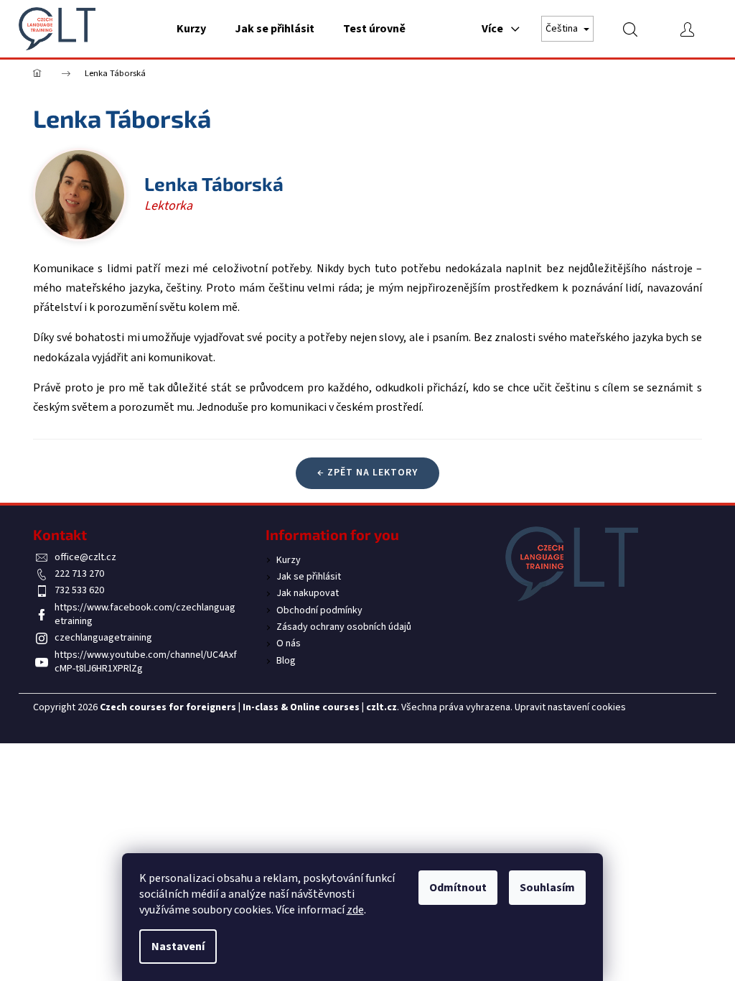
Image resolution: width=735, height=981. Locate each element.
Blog (286, 661)
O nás (288, 643)
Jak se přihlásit (308, 576)
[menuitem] (191, 28)
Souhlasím (547, 888)
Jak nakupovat (307, 593)
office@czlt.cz (85, 557)
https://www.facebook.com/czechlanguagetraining (145, 614)
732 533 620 (79, 590)
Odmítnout (458, 888)
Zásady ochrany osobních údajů (343, 627)
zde (355, 910)
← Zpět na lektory (367, 472)
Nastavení (178, 946)
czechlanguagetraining (103, 638)
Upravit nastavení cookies (570, 707)
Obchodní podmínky (319, 610)
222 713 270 (79, 574)
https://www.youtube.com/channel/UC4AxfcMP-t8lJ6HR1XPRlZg (146, 662)
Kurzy (288, 560)
